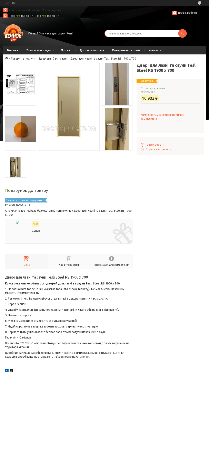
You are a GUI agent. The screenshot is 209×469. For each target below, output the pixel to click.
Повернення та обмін (126, 50)
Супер (36, 230)
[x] (11, 371)
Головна (12, 50)
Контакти (155, 50)
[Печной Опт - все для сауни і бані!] (13, 33)
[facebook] (7, 371)
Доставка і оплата (92, 50)
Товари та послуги (38, 50)
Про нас (66, 50)
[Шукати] (182, 33)
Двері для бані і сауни (53, 58)
